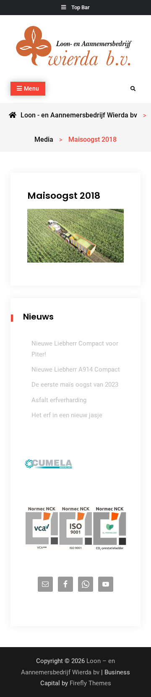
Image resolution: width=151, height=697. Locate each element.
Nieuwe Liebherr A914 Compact (75, 369)
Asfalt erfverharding (58, 400)
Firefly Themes (90, 683)
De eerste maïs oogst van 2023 (74, 384)
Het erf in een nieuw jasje (66, 415)
